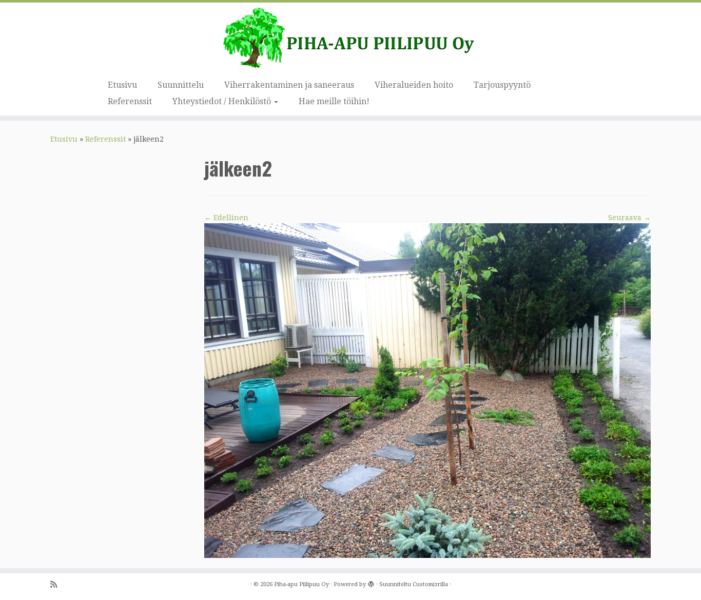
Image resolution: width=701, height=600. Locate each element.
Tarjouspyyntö (502, 85)
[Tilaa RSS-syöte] (57, 584)
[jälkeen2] (427, 390)
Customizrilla (430, 584)
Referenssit (130, 101)
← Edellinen (226, 218)
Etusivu (122, 85)
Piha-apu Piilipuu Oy (301, 584)
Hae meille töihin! (334, 101)
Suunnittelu (181, 85)
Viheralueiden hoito (414, 85)
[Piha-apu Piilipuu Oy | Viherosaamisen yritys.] (350, 38)
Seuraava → (629, 218)
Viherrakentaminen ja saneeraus (289, 85)
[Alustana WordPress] (371, 582)
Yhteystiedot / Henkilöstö (222, 101)
